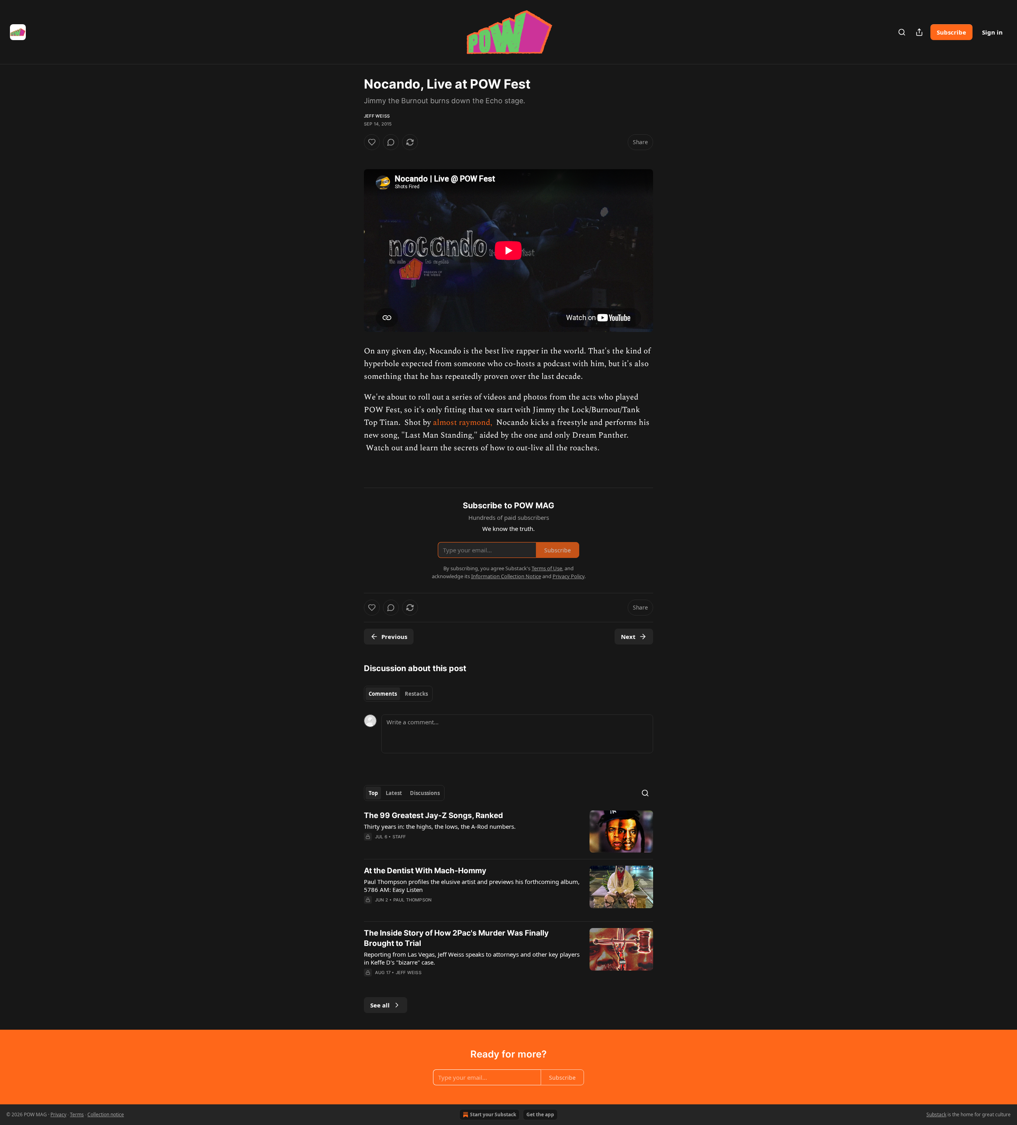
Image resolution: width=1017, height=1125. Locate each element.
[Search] (902, 32)
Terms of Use (547, 568)
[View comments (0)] (391, 142)
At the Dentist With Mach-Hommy (425, 870)
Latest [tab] (394, 793)
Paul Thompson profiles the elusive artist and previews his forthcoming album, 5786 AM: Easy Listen (472, 885)
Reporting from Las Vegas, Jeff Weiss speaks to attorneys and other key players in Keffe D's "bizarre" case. (472, 958)
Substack (936, 1114)
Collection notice (105, 1114)
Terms (77, 1114)
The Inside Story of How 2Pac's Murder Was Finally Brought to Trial (456, 938)
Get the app (540, 1114)
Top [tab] (373, 793)
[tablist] (398, 694)
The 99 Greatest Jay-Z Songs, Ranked (433, 815)
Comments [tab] (383, 693)
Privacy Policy (568, 576)
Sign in (992, 32)
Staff (399, 836)
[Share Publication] (919, 32)
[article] (508, 831)
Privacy (58, 1114)
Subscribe (951, 32)
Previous (394, 637)
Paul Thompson (412, 900)
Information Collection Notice (506, 576)
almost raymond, (463, 422)
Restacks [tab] (416, 693)
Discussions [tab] (425, 793)
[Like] (372, 142)
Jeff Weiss (377, 116)
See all (380, 1005)
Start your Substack (493, 1114)
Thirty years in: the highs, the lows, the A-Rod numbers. (440, 826)
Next (628, 637)
